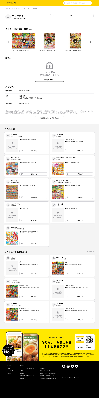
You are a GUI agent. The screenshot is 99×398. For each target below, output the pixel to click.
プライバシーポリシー (45, 370)
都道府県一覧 (10, 373)
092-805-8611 (24, 103)
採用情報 (22, 378)
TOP (7, 8)
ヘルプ (21, 370)
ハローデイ (22, 8)
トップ (8, 368)
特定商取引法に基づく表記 (47, 375)
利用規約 (42, 368)
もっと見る (89, 251)
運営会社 (22, 373)
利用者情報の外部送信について (48, 378)
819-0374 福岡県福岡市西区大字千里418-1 (30, 97)
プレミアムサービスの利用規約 (48, 373)
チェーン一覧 (13, 8)
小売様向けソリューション (27, 375)
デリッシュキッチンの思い (27, 368)
